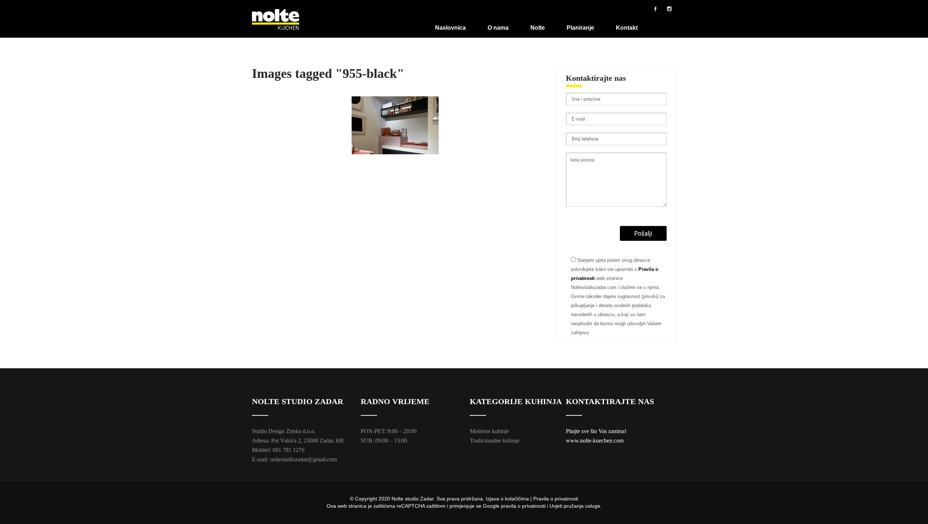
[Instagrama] (669, 8)
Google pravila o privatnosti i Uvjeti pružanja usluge (541, 506)
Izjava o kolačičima (507, 499)
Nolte (537, 28)
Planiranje (580, 28)
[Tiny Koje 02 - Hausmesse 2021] (395, 125)
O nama (498, 28)
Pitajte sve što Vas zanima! (596, 431)
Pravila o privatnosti (555, 499)
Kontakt (627, 28)
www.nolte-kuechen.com (595, 440)
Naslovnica (450, 28)
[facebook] (655, 8)
